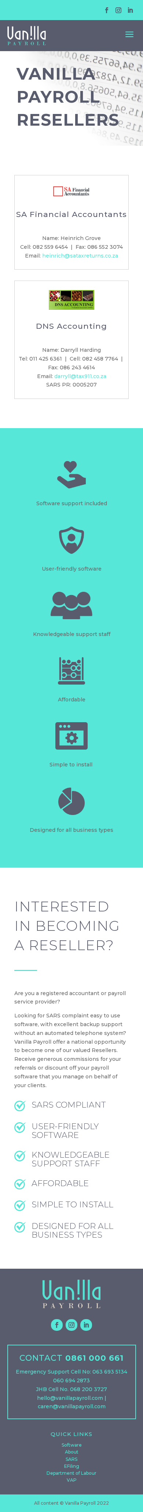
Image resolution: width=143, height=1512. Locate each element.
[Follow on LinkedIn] (130, 10)
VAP (72, 1480)
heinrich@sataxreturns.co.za (80, 255)
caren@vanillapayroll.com (72, 1406)
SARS (71, 1459)
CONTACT (41, 1358)
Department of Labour (71, 1473)
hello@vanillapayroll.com (70, 1398)
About (71, 1452)
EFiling (71, 1466)
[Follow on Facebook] (107, 10)
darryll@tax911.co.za (80, 376)
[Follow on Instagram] (118, 10)
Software (72, 1445)
